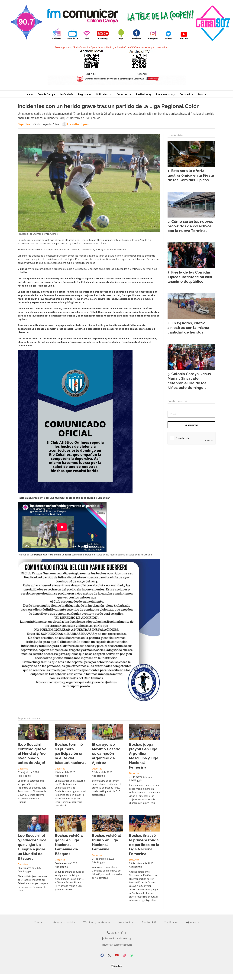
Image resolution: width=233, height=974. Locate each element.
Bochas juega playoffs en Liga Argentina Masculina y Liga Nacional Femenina (143, 755)
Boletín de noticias (179, 401)
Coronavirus (186, 94)
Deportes (121, 94)
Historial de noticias (64, 922)
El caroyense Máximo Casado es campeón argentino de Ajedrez (106, 753)
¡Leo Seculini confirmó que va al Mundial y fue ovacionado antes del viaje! (32, 753)
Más (200, 94)
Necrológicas (126, 922)
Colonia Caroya (46, 94)
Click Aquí (91, 74)
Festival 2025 (143, 94)
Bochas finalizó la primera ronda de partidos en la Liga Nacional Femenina (144, 844)
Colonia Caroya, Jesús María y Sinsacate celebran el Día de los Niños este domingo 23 (189, 381)
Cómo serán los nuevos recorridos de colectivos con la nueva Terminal (190, 226)
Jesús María (66, 94)
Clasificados (171, 922)
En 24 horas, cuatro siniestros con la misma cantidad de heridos (188, 327)
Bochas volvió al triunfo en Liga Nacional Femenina (106, 842)
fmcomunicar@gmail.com (116, 944)
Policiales (101, 94)
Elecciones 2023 (165, 94)
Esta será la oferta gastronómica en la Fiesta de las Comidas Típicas (191, 175)
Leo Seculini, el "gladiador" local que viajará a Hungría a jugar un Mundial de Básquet (32, 846)
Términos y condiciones (97, 922)
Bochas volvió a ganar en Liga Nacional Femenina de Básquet (69, 844)
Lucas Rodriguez (78, 124)
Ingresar (194, 922)
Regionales (84, 94)
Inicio (29, 94)
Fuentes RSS (149, 922)
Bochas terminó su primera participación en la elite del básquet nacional (70, 753)
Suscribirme (191, 425)
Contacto (39, 922)
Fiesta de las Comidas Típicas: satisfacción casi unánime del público (190, 277)
